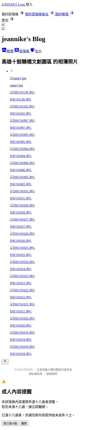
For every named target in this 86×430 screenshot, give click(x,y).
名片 (38, 51)
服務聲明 (51, 373)
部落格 (24, 51)
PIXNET (28, 369)
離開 (24, 423)
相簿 (10, 51)
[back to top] (5, 361)
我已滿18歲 (10, 423)
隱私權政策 (35, 373)
